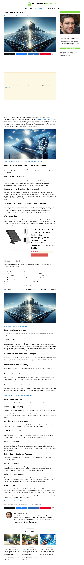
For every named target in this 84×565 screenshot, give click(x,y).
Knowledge (28, 8)
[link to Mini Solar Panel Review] (12, 539)
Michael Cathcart (21, 15)
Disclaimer (8, 87)
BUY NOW (39, 255)
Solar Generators (50, 8)
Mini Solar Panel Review (10, 547)
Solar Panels (38, 8)
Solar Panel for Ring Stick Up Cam (44, 119)
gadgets (30, 333)
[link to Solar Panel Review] (30, 34)
